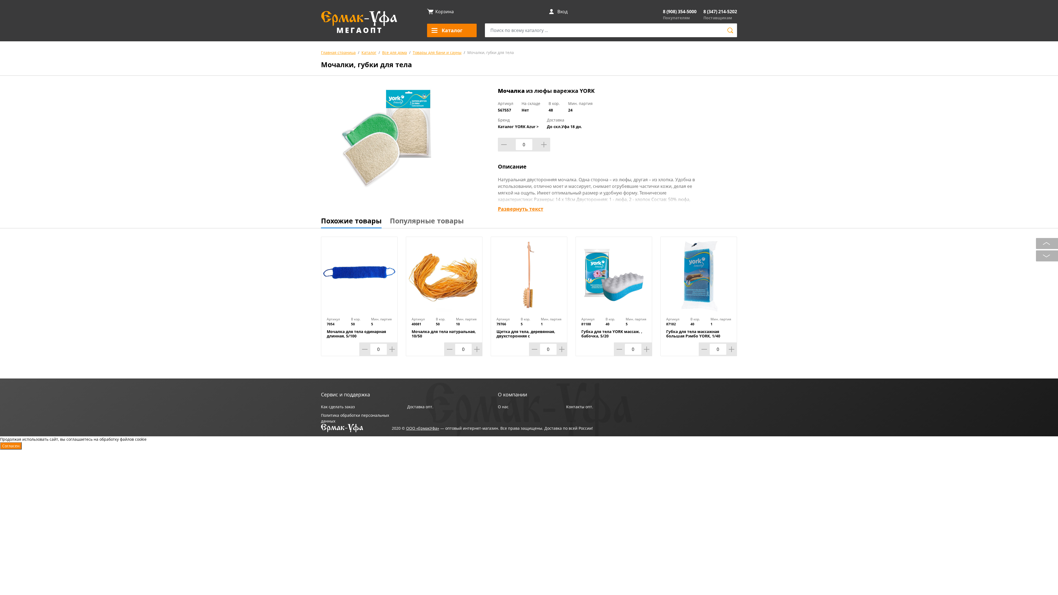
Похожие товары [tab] (351, 220)
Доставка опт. (420, 406)
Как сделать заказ (338, 406)
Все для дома (394, 52)
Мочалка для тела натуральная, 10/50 (444, 333)
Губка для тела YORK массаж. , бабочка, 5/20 (611, 333)
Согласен (11, 445)
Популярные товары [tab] (427, 220)
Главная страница (338, 52)
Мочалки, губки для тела (490, 52)
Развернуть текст (520, 208)
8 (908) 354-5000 (680, 12)
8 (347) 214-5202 (720, 12)
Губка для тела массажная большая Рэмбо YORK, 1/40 (693, 333)
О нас (503, 406)
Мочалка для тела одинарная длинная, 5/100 (356, 333)
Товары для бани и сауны (437, 52)
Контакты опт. (579, 406)
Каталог (368, 52)
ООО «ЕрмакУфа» (422, 428)
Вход (562, 12)
